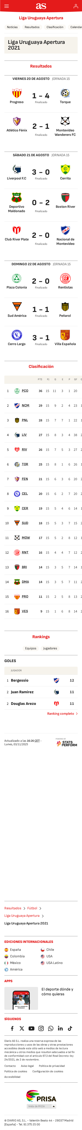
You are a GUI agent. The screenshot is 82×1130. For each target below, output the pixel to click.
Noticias (12, 27)
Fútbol (32, 908)
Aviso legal (27, 1066)
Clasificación (55, 27)
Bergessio (19, 680)
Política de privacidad (52, 1066)
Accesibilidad (12, 1077)
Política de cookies (15, 1071)
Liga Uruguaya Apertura (41, 18)
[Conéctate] (76, 6)
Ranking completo (59, 714)
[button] (41, 1106)
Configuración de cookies (47, 1071)
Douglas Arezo (23, 703)
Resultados (32, 27)
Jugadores (50, 648)
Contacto (10, 1066)
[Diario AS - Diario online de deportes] (41, 6)
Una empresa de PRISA (41, 1096)
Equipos (30, 648)
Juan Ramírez (22, 692)
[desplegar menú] (6, 6)
